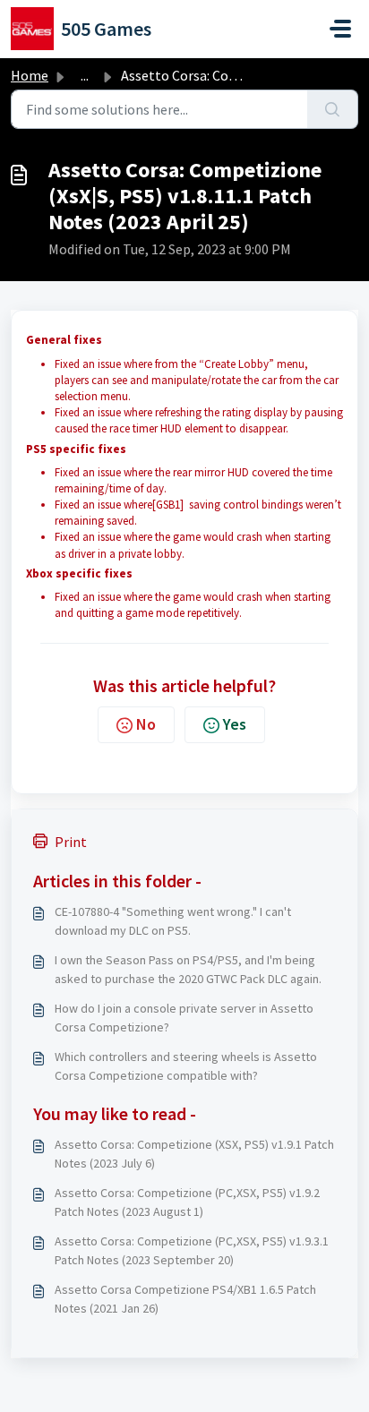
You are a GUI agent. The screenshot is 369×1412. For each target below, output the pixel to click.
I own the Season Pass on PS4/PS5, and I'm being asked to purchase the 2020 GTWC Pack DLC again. (188, 969)
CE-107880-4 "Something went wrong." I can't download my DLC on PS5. (173, 920)
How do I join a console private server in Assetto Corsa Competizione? (184, 1017)
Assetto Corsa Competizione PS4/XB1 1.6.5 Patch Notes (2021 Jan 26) (185, 1298)
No (146, 724)
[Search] (332, 109)
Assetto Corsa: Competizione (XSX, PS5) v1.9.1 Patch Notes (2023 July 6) (194, 1153)
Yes (234, 724)
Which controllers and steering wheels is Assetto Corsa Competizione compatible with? (186, 1065)
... (85, 75)
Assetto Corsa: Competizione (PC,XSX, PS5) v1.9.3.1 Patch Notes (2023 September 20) (192, 1250)
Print (71, 842)
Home (29, 75)
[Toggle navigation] (340, 29)
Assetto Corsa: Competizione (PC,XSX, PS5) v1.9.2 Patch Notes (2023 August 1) (187, 1202)
